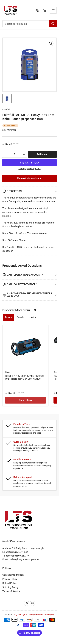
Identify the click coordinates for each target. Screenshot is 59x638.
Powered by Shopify (45, 614)
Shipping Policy (10, 587)
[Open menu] (53, 10)
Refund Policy (9, 583)
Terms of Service (11, 591)
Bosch (8, 317)
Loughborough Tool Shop (24, 614)
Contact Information (13, 574)
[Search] (53, 23)
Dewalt (20, 317)
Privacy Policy (9, 579)
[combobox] (29, 23)
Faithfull (6, 109)
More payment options (30, 168)
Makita (32, 317)
